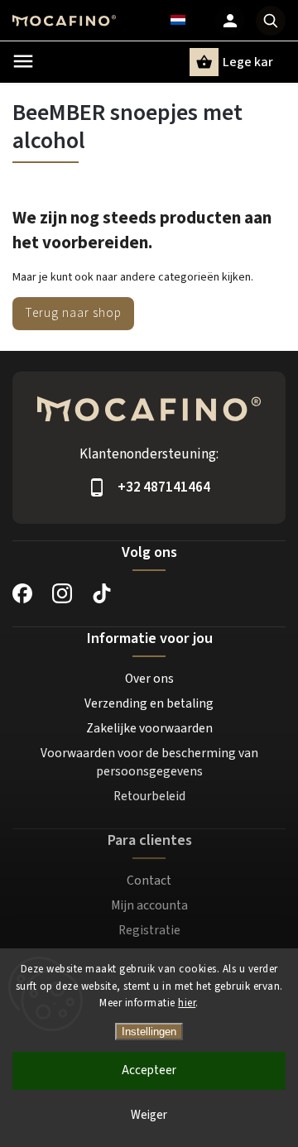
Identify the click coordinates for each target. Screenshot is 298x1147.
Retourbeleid (149, 796)
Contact (149, 880)
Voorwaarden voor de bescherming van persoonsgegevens (149, 762)
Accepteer (149, 1070)
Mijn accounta (149, 905)
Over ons (149, 678)
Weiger (149, 1115)
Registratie (149, 930)
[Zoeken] (271, 21)
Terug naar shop (73, 313)
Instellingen (149, 1031)
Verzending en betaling (149, 703)
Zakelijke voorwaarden (149, 728)
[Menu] (23, 61)
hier (186, 1003)
